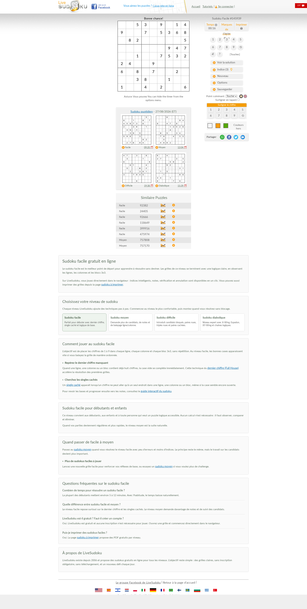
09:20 (148, 147)
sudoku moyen (82, 449)
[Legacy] (245, 96)
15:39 (182, 186)
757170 (145, 245)
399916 (145, 228)
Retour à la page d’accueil (179, 582)
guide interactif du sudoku (156, 391)
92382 (144, 205)
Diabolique (164, 186)
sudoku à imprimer (112, 284)
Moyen (162, 147)
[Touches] (235, 54)
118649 (145, 222)
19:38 (148, 186)
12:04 (182, 147)
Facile (127, 147)
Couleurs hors (238, 126)
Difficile (128, 186)
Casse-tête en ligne (163, 6)
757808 (145, 240)
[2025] (241, 96)
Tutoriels (207, 6)
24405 (144, 211)
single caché (73, 385)
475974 (145, 234)
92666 (144, 217)
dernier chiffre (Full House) (223, 368)
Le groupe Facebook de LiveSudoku (138, 582)
